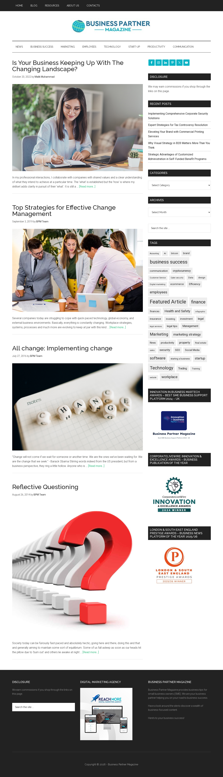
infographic (200, 311)
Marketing (159, 334)
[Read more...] (87, 186)
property (184, 342)
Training (196, 368)
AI (165, 253)
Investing (170, 319)
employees (158, 292)
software (158, 358)
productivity (167, 342)
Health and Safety (177, 311)
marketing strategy (187, 334)
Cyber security (177, 278)
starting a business (180, 358)
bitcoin (174, 253)
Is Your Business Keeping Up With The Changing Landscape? (68, 66)
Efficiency (194, 284)
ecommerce (177, 284)
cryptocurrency (182, 270)
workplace (170, 377)
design (201, 277)
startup (200, 358)
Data (190, 277)
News (153, 342)
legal (201, 318)
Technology (161, 367)
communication (159, 270)
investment (186, 318)
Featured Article (168, 302)
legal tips (172, 326)
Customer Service (158, 278)
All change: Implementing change (62, 348)
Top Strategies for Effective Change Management (64, 210)
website (153, 377)
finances (154, 311)
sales (152, 350)
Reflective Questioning (45, 486)
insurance (155, 318)
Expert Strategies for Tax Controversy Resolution (178, 125)
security (165, 350)
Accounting (154, 253)
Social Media (192, 350)
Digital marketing (157, 284)
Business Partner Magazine (111, 26)
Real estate (200, 342)
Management (190, 326)
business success (168, 262)
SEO (177, 350)
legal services (156, 326)
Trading (182, 368)
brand (186, 253)
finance (198, 302)
